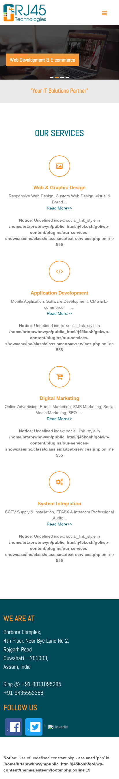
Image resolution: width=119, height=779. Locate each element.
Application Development (59, 293)
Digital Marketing (59, 398)
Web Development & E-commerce (42, 59)
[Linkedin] (57, 725)
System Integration (59, 503)
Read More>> (59, 208)
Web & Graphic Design (59, 187)
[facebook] (13, 727)
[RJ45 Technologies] (24, 13)
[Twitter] (33, 727)
